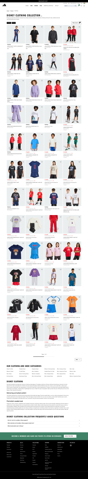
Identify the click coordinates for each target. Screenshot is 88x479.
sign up (78, 3)
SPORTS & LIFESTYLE (48, 5)
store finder (65, 3)
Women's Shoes (10, 371)
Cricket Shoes (22, 371)
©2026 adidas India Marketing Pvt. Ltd (44, 477)
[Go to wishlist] (81, 5)
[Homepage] (4, 5)
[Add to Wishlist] (23, 27)
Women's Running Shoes (49, 369)
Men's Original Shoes (48, 373)
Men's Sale (72, 369)
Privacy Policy (41, 474)
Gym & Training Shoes (24, 373)
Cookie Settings (35, 474)
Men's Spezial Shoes (61, 373)
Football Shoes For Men (49, 371)
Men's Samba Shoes (48, 376)
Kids (41, 5)
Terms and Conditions (48, 474)
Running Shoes (10, 376)
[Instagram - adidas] (75, 445)
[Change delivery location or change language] (84, 3)
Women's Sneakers (36, 373)
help (69, 3)
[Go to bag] (84, 5)
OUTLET (57, 5)
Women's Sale (73, 371)
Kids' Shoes (9, 373)
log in (82, 3)
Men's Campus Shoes (61, 369)
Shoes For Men (10, 369)
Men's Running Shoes (36, 376)
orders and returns (73, 3)
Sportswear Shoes (23, 376)
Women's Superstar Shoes (75, 376)
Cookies (54, 474)
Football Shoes (22, 369)
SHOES (27, 5)
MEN (31, 5)
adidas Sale (59, 376)
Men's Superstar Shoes (62, 371)
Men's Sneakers (35, 371)
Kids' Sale (72, 373)
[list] (39, 23)
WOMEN (36, 5)
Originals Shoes (35, 369)
